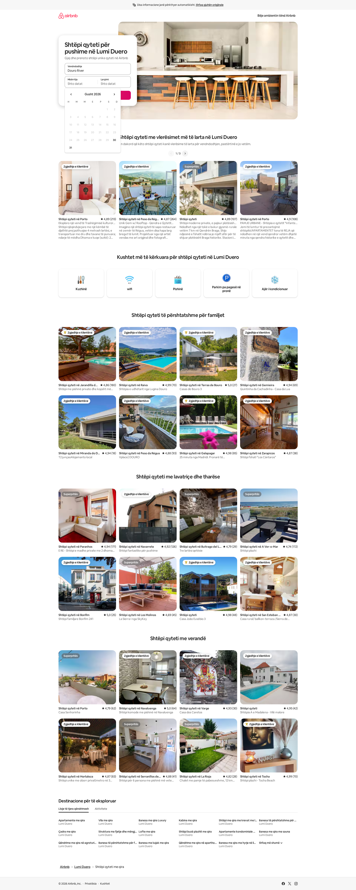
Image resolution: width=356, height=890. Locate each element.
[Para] (185, 153)
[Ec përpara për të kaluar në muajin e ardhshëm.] (114, 94)
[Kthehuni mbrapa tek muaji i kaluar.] (71, 94)
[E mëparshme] (171, 153)
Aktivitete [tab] (101, 808)
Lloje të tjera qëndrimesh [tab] (73, 808)
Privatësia (91, 883)
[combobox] (98, 70)
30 (114, 140)
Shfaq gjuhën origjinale (210, 5)
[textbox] (81, 83)
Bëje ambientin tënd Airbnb (276, 16)
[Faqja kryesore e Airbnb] (68, 16)
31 (70, 147)
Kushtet (105, 883)
